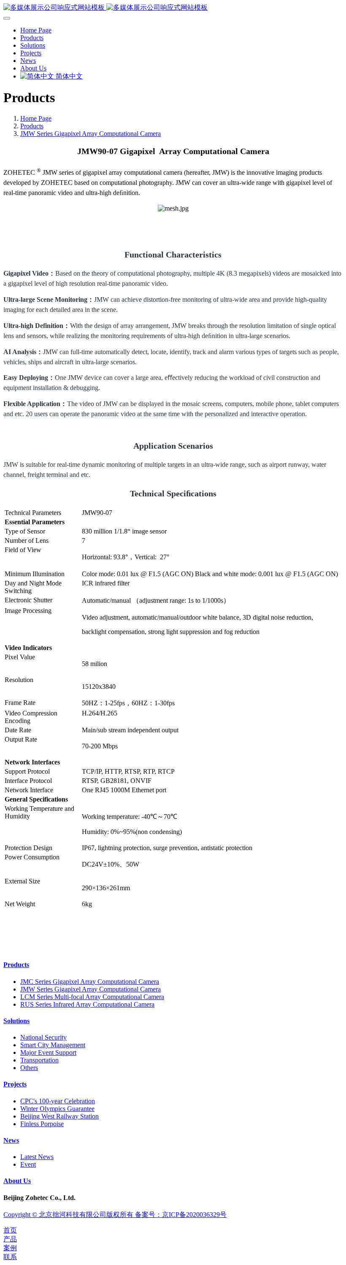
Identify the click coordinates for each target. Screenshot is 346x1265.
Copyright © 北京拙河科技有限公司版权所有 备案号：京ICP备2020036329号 (115, 1214)
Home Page (35, 30)
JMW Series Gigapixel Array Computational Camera (90, 133)
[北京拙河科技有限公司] (173, 7)
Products (31, 126)
